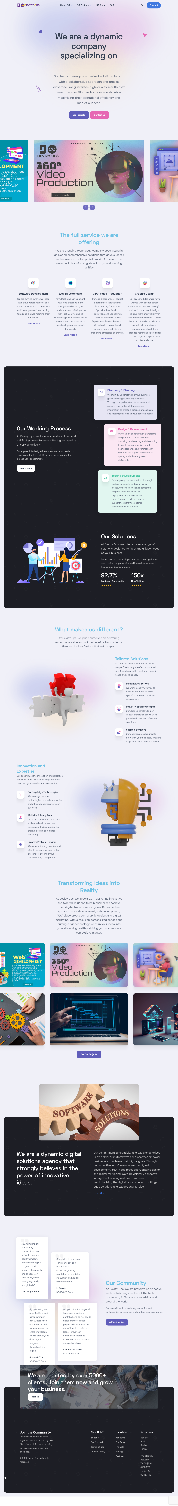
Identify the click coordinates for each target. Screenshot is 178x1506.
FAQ (112, 5)
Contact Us (99, 125)
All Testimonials (117, 1332)
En (141, 5)
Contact (153, 5)
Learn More (32, 333)
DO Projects (83, 5)
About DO (65, 5)
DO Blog (100, 5)
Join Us (35, 1407)
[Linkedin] (5, 1487)
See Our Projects (89, 1064)
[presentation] (85, 217)
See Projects (79, 125)
